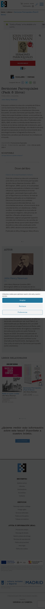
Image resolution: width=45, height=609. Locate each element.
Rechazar (22, 306)
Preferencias (22, 312)
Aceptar (23, 300)
